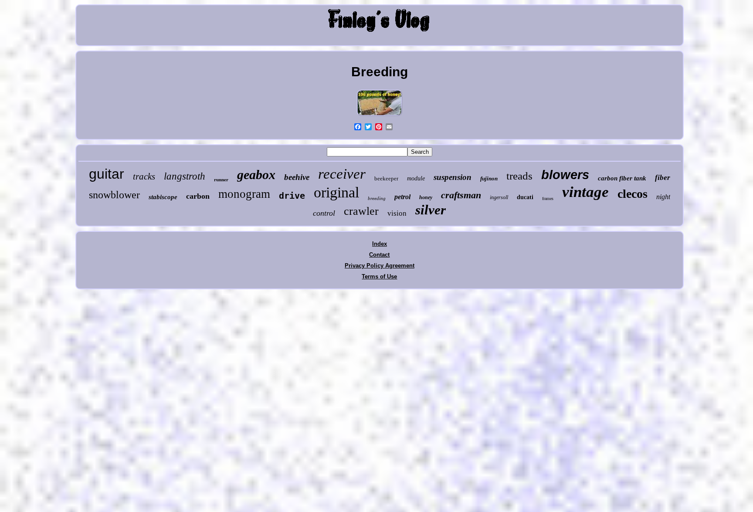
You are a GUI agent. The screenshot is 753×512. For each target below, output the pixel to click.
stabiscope (163, 196)
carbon (198, 196)
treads (519, 176)
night (663, 196)
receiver (342, 174)
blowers (565, 175)
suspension (452, 177)
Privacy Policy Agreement (379, 265)
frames (547, 198)
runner (221, 179)
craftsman (461, 195)
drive (292, 195)
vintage (585, 191)
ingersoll (499, 197)
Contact (379, 254)
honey (425, 197)
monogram (244, 193)
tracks (144, 176)
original (336, 192)
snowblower (114, 194)
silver (430, 209)
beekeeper (386, 178)
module (416, 178)
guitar (106, 174)
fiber (662, 177)
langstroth (184, 176)
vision (397, 213)
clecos (632, 193)
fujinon (489, 178)
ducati (525, 197)
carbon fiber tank (622, 178)
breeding (377, 198)
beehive (296, 177)
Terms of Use (379, 276)
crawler (361, 211)
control (324, 213)
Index (379, 244)
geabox (256, 174)
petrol (402, 196)
